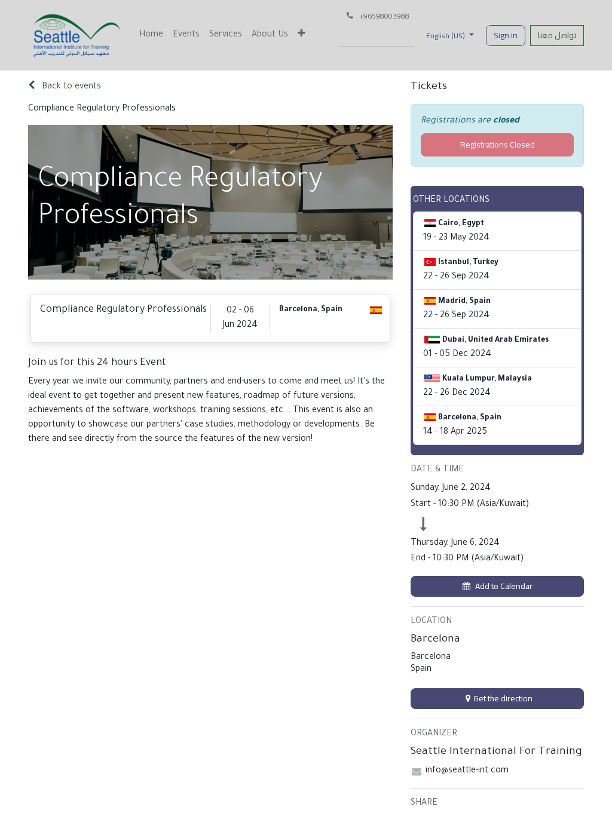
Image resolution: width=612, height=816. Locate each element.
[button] (497, 586)
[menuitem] (151, 35)
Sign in (506, 35)
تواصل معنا (557, 35)
